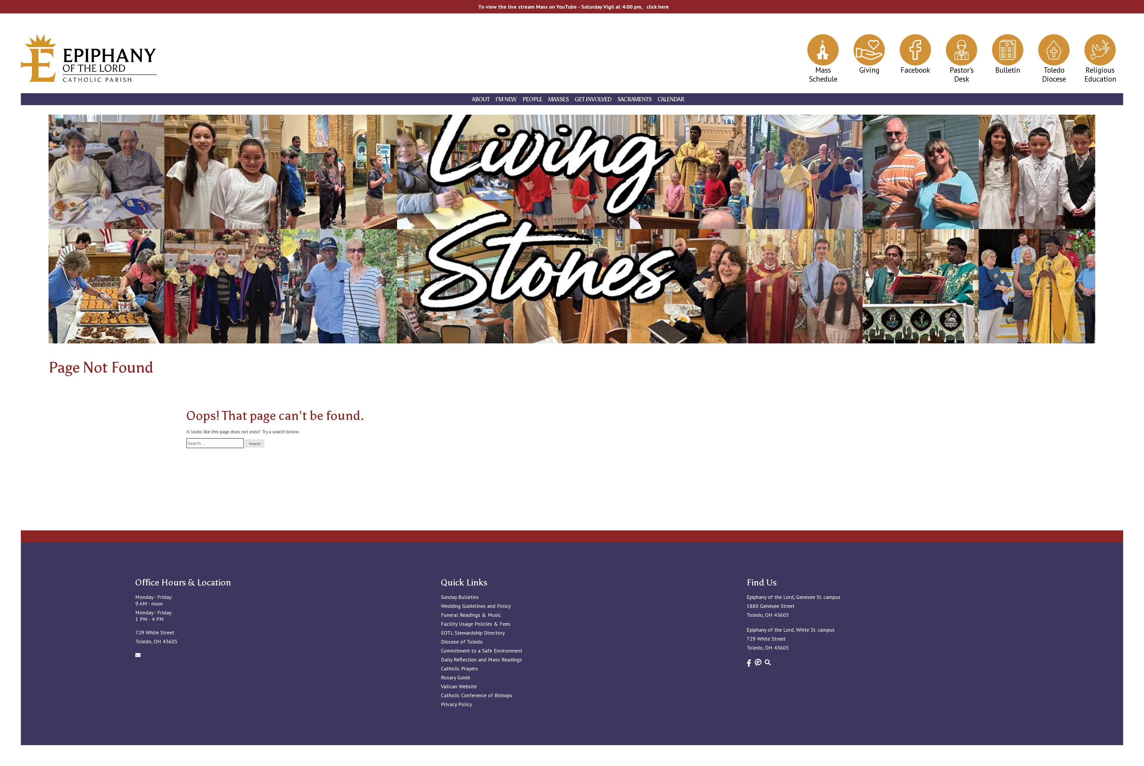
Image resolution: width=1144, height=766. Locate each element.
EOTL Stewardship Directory (473, 633)
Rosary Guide (455, 677)
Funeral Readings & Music (471, 615)
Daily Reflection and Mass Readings (481, 659)
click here (657, 6)
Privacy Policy (456, 704)
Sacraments (634, 99)
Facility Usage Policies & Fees (475, 624)
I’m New (505, 99)
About (480, 99)
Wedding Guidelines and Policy (476, 606)
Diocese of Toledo (462, 642)
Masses (558, 99)
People (532, 99)
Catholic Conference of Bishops (476, 695)
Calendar (671, 99)
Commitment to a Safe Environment (481, 650)
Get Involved (593, 99)
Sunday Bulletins (460, 597)
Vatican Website (459, 686)
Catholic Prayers (459, 668)
